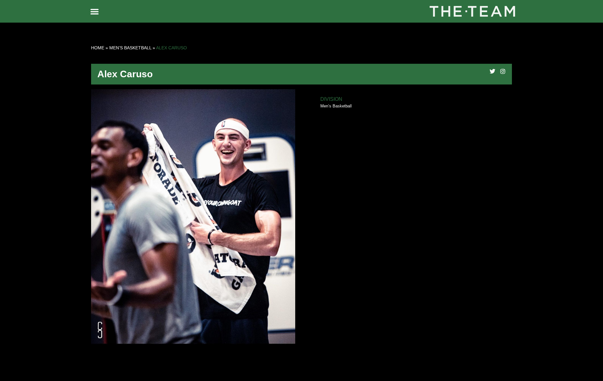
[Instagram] (503, 71)
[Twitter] (492, 71)
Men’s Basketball (130, 47)
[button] (94, 11)
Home (97, 47)
